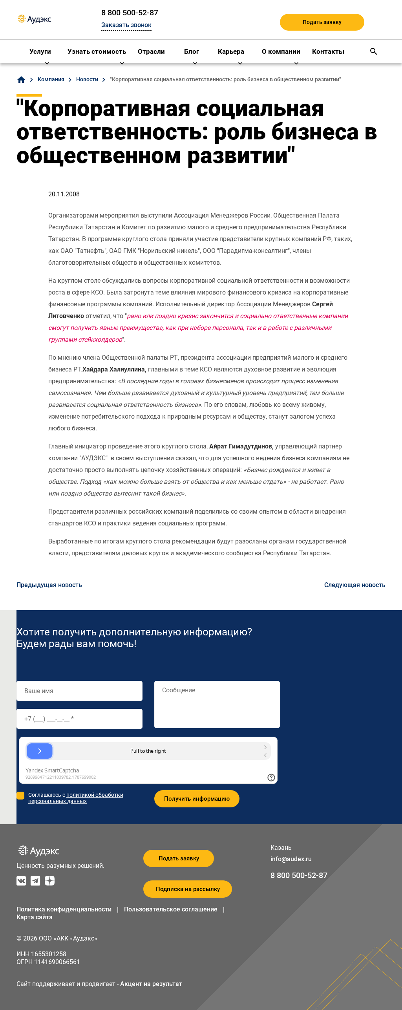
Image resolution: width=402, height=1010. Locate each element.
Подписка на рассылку (188, 889)
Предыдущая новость (49, 585)
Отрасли (151, 51)
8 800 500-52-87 (129, 12)
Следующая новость (355, 585)
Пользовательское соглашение (170, 909)
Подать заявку (322, 22)
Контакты (328, 51)
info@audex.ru (291, 859)
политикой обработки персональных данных (75, 798)
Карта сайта (34, 917)
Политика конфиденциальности (63, 909)
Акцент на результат (151, 984)
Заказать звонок (126, 25)
